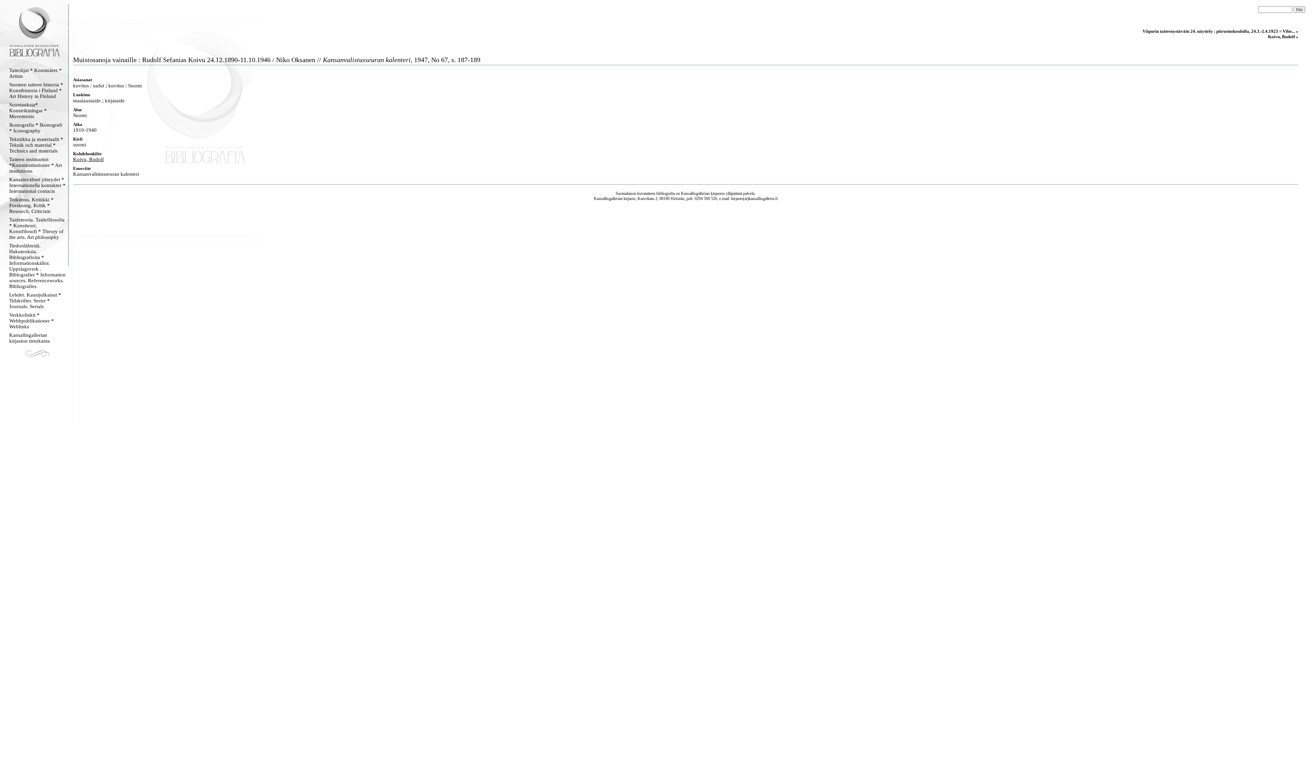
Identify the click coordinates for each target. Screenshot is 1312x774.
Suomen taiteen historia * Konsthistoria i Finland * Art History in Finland (36, 90)
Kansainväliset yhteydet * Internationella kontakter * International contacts (37, 185)
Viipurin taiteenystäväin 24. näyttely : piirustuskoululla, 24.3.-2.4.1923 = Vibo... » (1220, 31)
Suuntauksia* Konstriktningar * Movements (28, 110)
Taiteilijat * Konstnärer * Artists (35, 73)
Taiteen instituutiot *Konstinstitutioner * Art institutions (35, 165)
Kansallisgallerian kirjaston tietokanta (29, 338)
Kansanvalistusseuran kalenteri (106, 174)
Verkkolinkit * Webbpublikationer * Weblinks (31, 320)
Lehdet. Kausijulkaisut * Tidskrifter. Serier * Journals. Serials (35, 300)
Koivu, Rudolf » (1283, 36)
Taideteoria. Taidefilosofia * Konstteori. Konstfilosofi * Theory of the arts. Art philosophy (37, 228)
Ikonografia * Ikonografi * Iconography (35, 127)
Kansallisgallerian (695, 193)
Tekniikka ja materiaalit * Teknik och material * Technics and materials (36, 145)
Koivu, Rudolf (88, 159)
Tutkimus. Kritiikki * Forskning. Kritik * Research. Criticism (31, 205)
